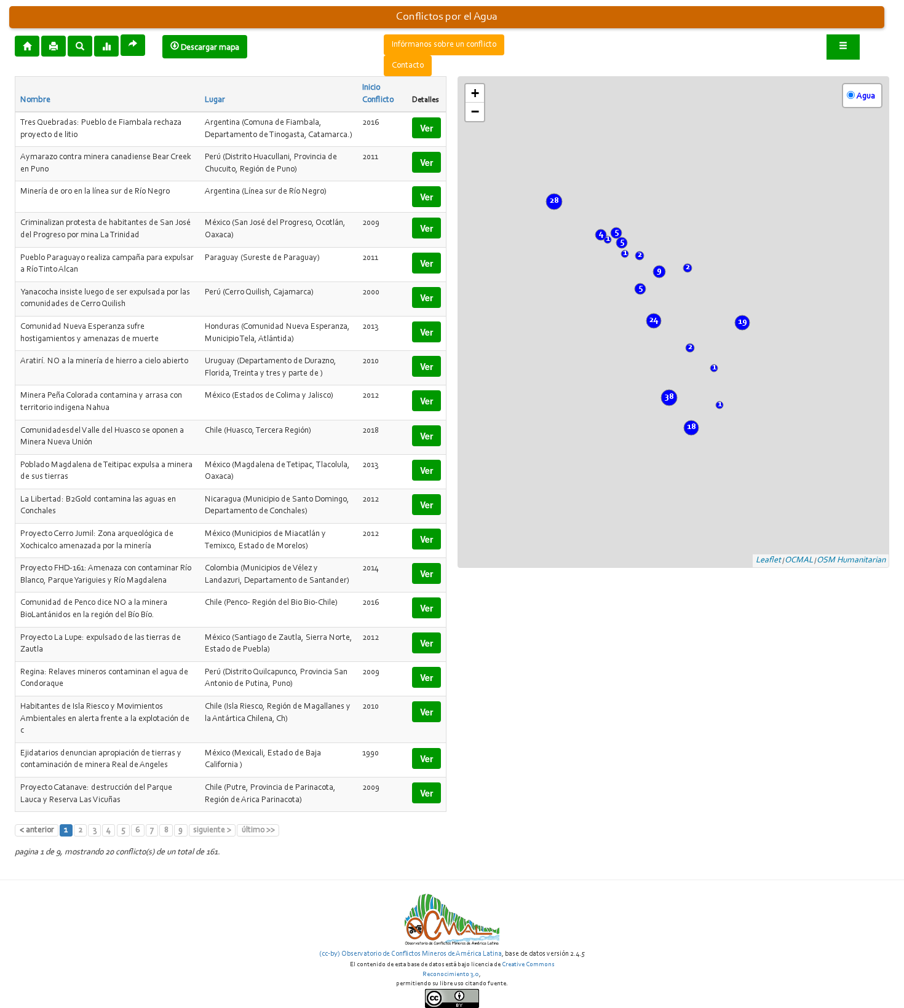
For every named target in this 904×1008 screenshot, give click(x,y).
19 (742, 322)
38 (669, 397)
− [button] (475, 111)
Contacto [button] (408, 65)
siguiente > (212, 830)
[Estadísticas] (106, 45)
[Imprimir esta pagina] (53, 46)
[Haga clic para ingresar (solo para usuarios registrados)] (843, 47)
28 (554, 201)
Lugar (215, 100)
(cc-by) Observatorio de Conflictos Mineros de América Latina (410, 954)
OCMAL (799, 560)
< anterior (37, 830)
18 (691, 427)
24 (653, 320)
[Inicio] (27, 45)
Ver (426, 128)
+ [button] (475, 93)
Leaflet (768, 560)
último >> (258, 830)
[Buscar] (80, 45)
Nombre (35, 100)
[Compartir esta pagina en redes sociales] (133, 45)
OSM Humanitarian (851, 560)
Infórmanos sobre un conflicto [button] (444, 45)
